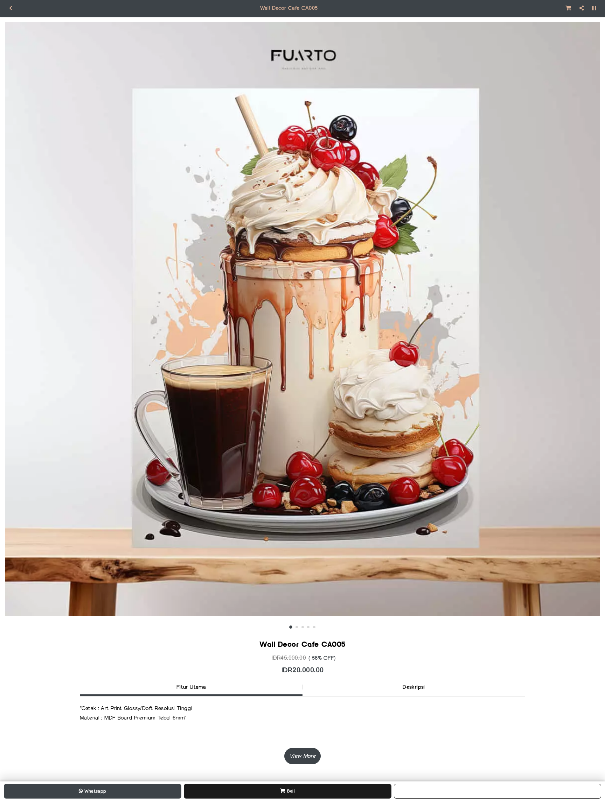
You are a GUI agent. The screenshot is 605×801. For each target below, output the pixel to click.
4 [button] (308, 627)
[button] (302, 756)
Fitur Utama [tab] (191, 687)
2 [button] (296, 627)
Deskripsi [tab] (414, 687)
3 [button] (302, 627)
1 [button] (291, 627)
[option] (302, 319)
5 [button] (314, 627)
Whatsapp (94, 791)
